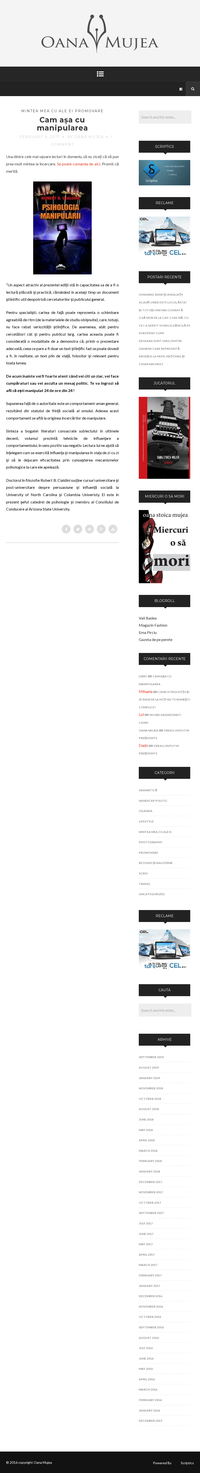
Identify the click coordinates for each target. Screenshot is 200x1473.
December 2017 (150, 1182)
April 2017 (147, 1254)
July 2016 (146, 1348)
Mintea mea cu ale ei (47, 111)
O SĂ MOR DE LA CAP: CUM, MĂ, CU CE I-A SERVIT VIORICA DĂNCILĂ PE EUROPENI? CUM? (164, 325)
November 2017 (151, 1192)
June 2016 (146, 1358)
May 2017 (146, 1244)
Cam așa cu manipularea (62, 123)
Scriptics (187, 1463)
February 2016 (150, 1400)
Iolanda (145, 811)
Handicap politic (153, 800)
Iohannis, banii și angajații (161, 294)
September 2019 (151, 1057)
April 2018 (147, 1140)
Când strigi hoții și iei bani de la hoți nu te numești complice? (164, 699)
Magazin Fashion (153, 625)
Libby (143, 676)
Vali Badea (148, 618)
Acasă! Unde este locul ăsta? (163, 302)
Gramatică (148, 790)
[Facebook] (181, 88)
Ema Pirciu (148, 632)
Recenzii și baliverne (156, 863)
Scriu (143, 873)
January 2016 (149, 1410)
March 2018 (148, 1150)
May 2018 (146, 1130)
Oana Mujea (148, 730)
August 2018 (149, 1109)
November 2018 (151, 1088)
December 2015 (150, 1421)
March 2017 (148, 1265)
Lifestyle (146, 821)
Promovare (89, 111)
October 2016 (150, 1317)
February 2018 (150, 1161)
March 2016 (148, 1389)
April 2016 (147, 1379)
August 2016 (149, 1338)
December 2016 (150, 1296)
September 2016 (151, 1327)
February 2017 (150, 1275)
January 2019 (149, 1078)
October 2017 (150, 1202)
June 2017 (146, 1234)
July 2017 (146, 1223)
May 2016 (146, 1369)
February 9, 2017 (39, 137)
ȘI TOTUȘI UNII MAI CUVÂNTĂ (161, 310)
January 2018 (149, 1171)
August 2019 (149, 1067)
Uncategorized (152, 894)
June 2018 (146, 1119)
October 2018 (150, 1099)
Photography (150, 842)
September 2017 (151, 1213)
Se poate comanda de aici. (79, 163)
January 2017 (149, 1286)
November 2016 (151, 1306)
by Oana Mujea (85, 137)
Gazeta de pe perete (155, 639)
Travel (144, 884)
